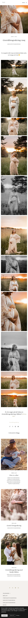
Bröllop (5, 595)
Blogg (4, 605)
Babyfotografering (14, 477)
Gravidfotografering (14, 44)
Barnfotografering (14, 479)
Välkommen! (6, 593)
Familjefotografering (13, 480)
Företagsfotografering (10, 598)
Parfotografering (14, 483)
